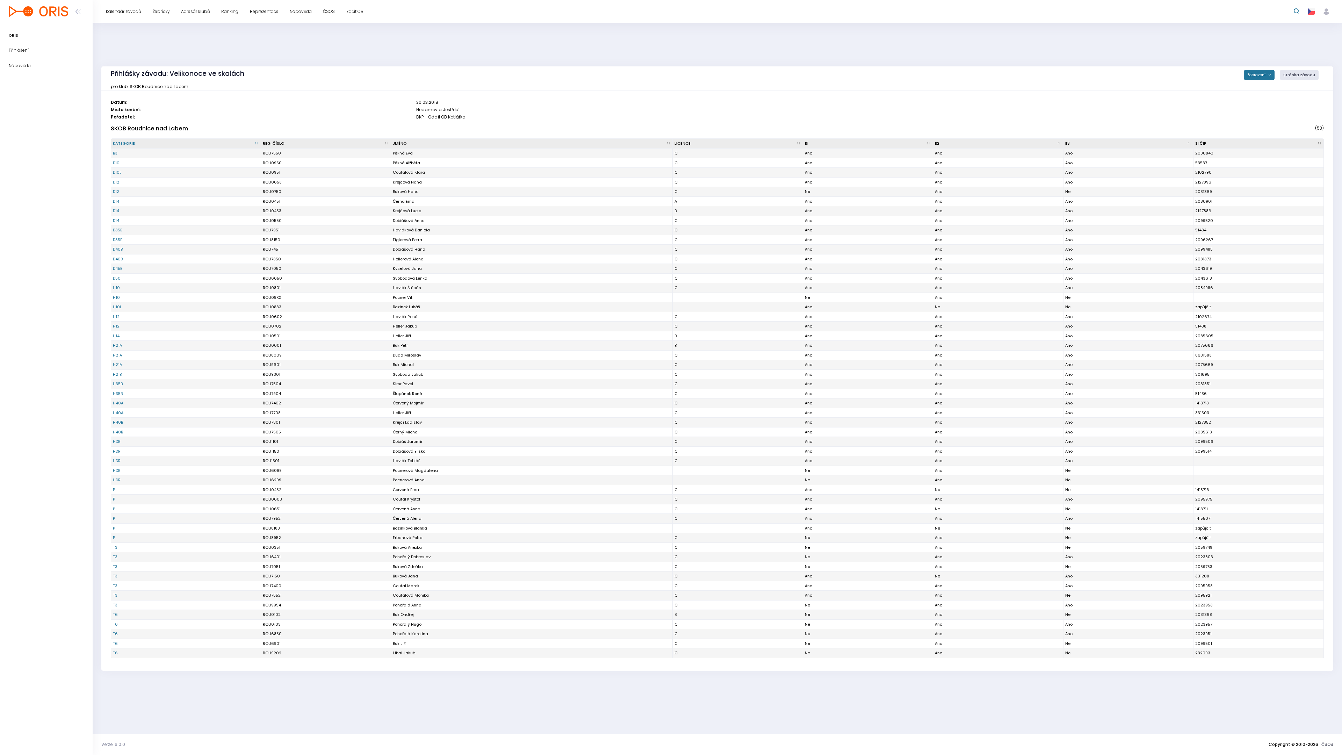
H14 (116, 336)
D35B (117, 230)
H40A (118, 403)
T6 (115, 614)
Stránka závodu (1299, 75)
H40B (118, 422)
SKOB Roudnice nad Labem (149, 128)
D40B (118, 249)
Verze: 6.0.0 (113, 744)
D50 (117, 278)
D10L (117, 172)
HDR (117, 441)
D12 (116, 182)
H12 (116, 316)
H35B (118, 384)
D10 (116, 163)
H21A (117, 345)
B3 (115, 153)
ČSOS (1327, 744)
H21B (117, 374)
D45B (117, 268)
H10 (116, 287)
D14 (116, 201)
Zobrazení (1257, 75)
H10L (117, 307)
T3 (115, 547)
